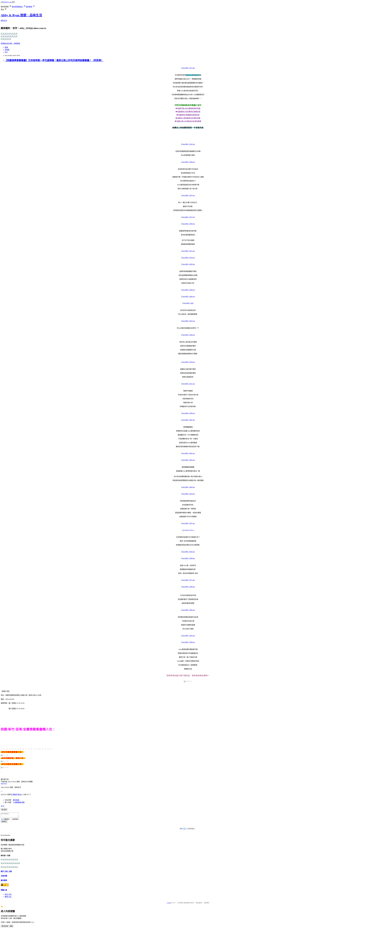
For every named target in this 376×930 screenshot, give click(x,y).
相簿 (6, 47)
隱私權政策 (199, 903)
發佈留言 (4, 821)
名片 (6, 52)
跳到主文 (4, 20)
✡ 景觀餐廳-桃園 (18, 802)
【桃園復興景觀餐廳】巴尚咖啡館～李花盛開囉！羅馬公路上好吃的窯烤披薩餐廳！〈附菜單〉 (54, 60)
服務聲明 (206, 903)
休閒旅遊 (17, 43)
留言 (19, 794)
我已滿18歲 (5, 926)
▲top (2, 806)
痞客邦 (14, 794)
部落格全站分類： (7, 43)
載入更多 (4, 809)
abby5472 (4, 783)
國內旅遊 (16, 800)
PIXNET (173, 903)
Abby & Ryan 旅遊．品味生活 (21, 15)
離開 (11, 926)
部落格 (7, 50)
